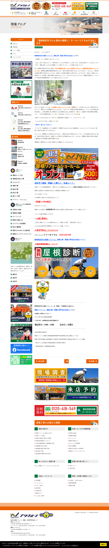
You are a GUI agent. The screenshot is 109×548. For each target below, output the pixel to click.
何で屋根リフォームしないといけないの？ (20, 13)
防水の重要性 (72, 446)
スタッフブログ (38, 47)
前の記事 (41, 361)
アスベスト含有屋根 (74, 443)
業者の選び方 (43, 429)
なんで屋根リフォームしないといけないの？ (48, 465)
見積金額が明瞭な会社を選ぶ (43, 453)
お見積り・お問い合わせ (75, 480)
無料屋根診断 (84, 14)
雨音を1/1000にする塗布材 (76, 448)
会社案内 (46, 14)
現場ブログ (39, 493)
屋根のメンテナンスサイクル (77, 451)
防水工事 (15, 192)
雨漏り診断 (72, 485)
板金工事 (15, 189)
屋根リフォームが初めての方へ (44, 433)
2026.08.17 (24, 113)
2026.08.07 (24, 128)
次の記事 (91, 361)
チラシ (14, 53)
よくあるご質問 (40, 495)
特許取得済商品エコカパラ (43, 440)
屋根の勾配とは (73, 440)
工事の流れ (56, 14)
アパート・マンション (20, 199)
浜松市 (15, 281)
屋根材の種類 (72, 435)
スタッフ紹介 (39, 485)
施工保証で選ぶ (40, 451)
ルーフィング (72, 438)
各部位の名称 (72, 433)
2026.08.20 (24, 107)
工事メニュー (74, 14)
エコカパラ (16, 182)
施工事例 (65, 14)
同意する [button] (103, 544)
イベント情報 (16, 50)
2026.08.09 (24, 121)
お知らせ (15, 43)
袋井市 (15, 278)
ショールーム (93, 14)
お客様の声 (39, 490)
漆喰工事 (15, 186)
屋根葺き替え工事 (18, 179)
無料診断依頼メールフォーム (89, 410)
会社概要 (38, 480)
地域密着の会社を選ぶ (42, 446)
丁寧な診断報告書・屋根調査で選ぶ (45, 443)
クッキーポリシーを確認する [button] (70, 545)
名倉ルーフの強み (40, 435)
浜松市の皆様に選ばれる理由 (43, 438)
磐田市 (15, 274)
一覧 (66, 361)
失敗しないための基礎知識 (35, 13)
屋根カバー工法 (18, 175)
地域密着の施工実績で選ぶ (43, 448)
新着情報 (15, 47)
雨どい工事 (16, 196)
